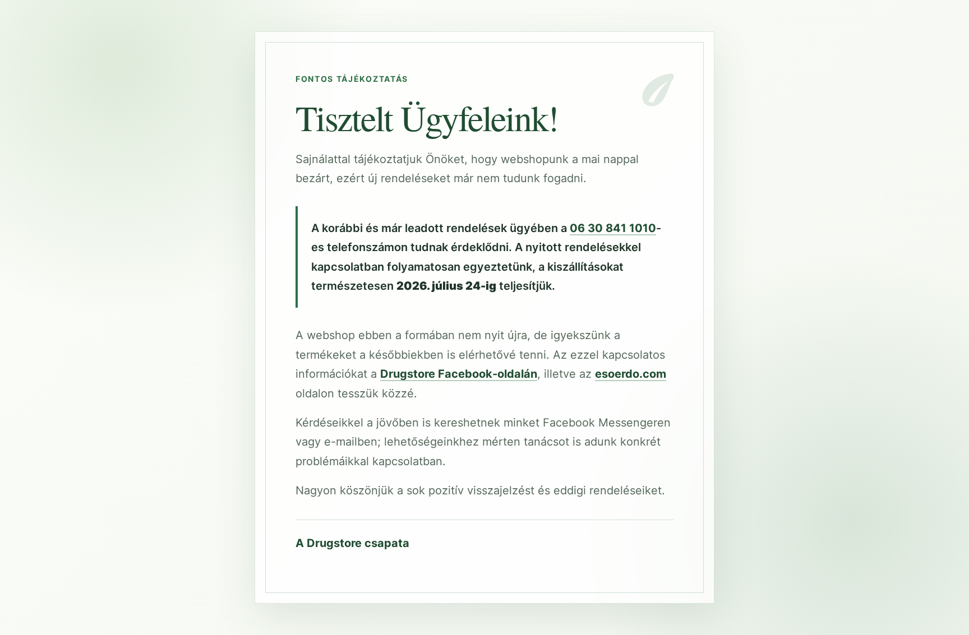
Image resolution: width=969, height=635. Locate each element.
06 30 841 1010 (613, 228)
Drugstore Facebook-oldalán (458, 374)
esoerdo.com (630, 374)
